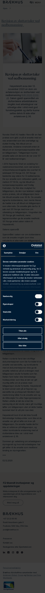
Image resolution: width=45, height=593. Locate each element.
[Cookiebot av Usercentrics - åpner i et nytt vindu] (31, 245)
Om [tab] (36, 253)
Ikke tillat (22, 345)
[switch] (38, 304)
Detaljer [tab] (22, 253)
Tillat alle (22, 331)
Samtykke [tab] (8, 253)
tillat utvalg (22, 338)
